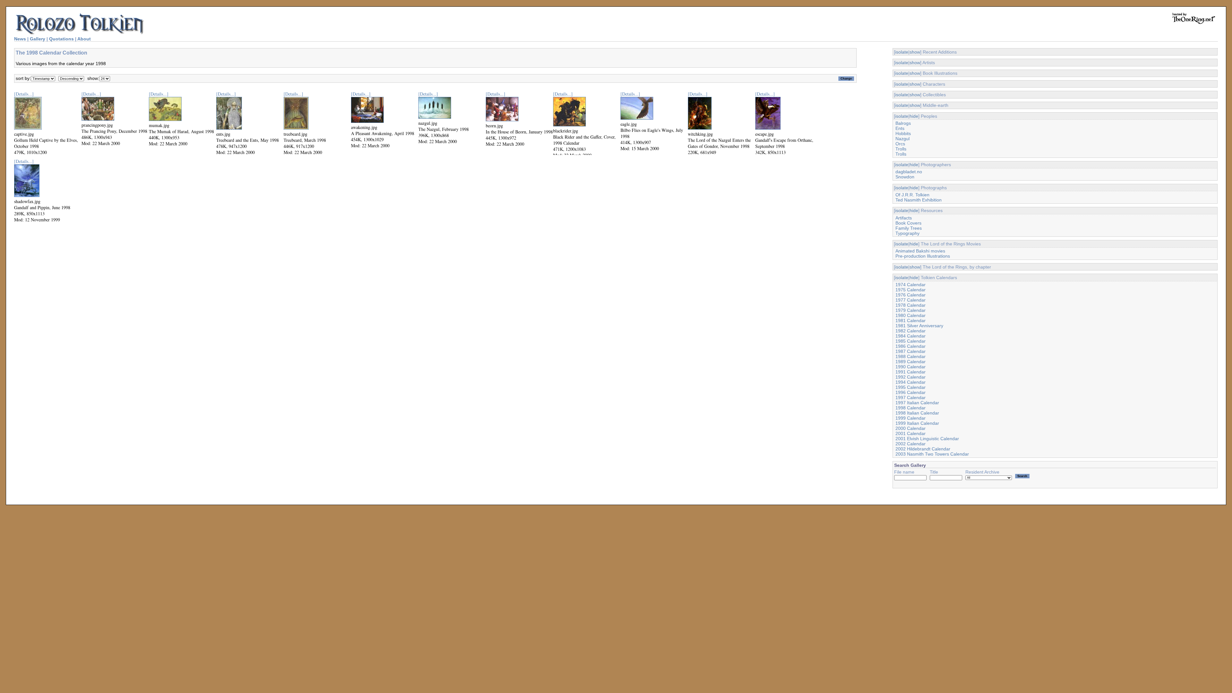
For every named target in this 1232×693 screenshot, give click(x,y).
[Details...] (24, 94)
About (84, 38)
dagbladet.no (908, 171)
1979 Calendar (910, 310)
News (20, 38)
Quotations (61, 38)
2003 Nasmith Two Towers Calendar (932, 454)
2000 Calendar (910, 428)
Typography (907, 233)
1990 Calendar (910, 366)
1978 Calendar (910, 305)
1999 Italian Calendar (917, 423)
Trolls (900, 148)
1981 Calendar (910, 320)
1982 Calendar (910, 330)
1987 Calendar (910, 351)
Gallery (37, 38)
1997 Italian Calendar (917, 402)
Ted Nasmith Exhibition (918, 199)
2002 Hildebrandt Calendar (922, 448)
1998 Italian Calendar (917, 412)
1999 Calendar (910, 418)
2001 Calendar (910, 433)
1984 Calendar (910, 335)
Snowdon (904, 176)
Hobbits (903, 133)
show (915, 52)
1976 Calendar (910, 294)
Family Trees (908, 228)
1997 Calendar (910, 397)
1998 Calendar (910, 407)
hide (914, 116)
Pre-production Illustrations (922, 256)
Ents (899, 128)
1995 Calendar (910, 387)
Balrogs (903, 123)
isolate (901, 52)
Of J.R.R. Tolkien (912, 194)
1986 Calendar (910, 346)
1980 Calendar (910, 315)
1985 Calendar (910, 341)
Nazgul (902, 138)
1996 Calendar (910, 392)
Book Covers (908, 223)
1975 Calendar (910, 289)
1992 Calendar (910, 377)
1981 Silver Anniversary (919, 325)
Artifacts (903, 217)
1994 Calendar (910, 382)
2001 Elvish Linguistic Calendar (927, 438)
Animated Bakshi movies (920, 250)
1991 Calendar (910, 371)
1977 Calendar (910, 300)
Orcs (900, 143)
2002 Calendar (910, 443)
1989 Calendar (910, 361)
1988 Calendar (910, 356)
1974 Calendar (910, 284)
